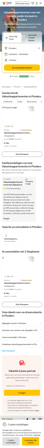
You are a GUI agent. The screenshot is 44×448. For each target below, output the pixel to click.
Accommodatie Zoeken (22, 67)
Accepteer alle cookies (31, 441)
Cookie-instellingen (11, 441)
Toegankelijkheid (30, 87)
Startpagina (6, 87)
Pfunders (17, 87)
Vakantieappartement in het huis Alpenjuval (23, 133)
